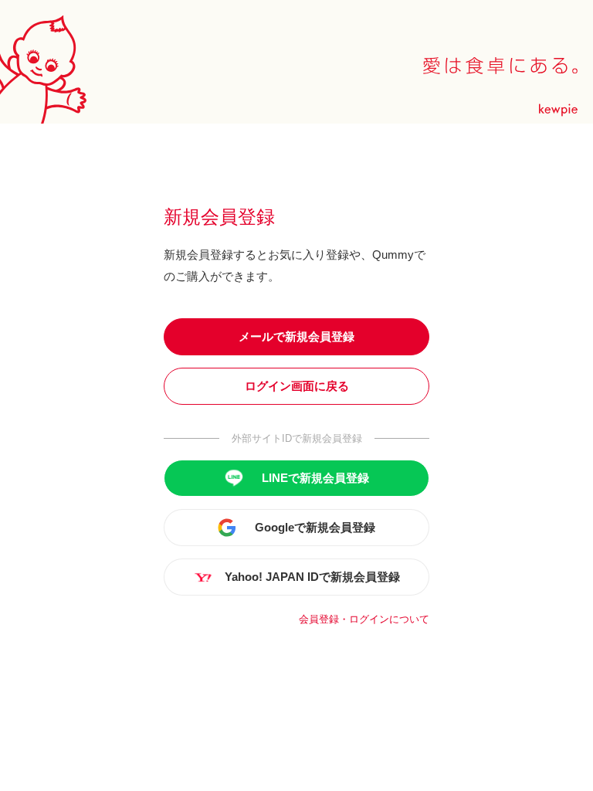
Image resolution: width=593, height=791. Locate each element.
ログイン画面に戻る (297, 385)
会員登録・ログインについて (364, 619)
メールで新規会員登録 (296, 336)
